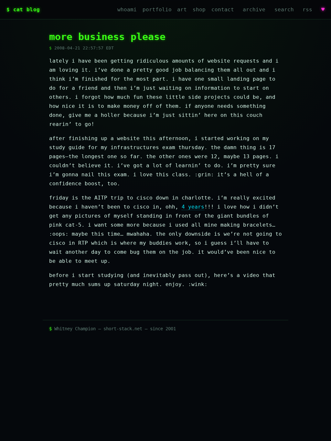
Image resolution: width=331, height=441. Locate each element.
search (284, 9)
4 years (193, 207)
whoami (127, 9)
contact (222, 9)
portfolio (157, 9)
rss (307, 9)
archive (254, 9)
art (182, 9)
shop (199, 9)
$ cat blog (23, 9)
